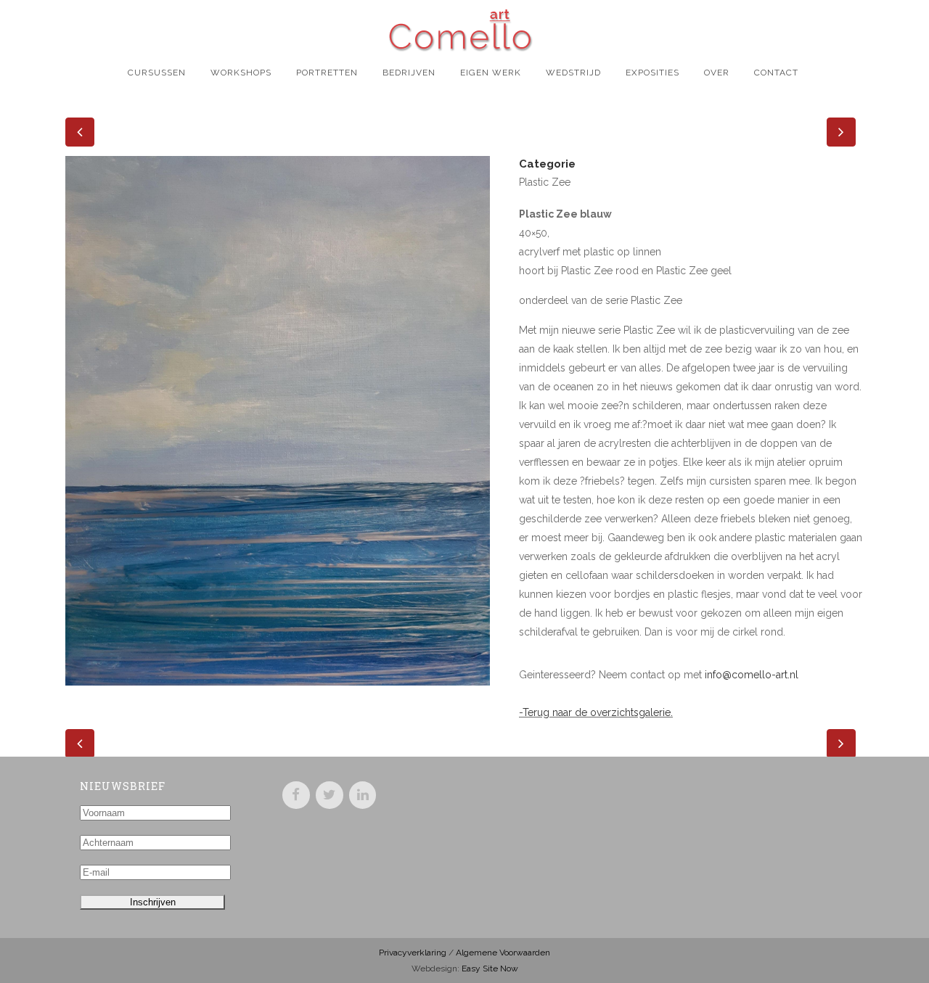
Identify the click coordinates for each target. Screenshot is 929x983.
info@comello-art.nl (751, 674)
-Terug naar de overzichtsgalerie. (596, 712)
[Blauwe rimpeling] (277, 695)
